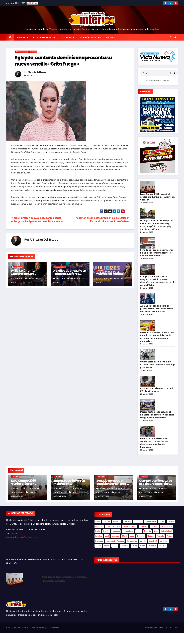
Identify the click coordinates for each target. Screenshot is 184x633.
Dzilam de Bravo (113, 526)
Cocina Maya (67, 37)
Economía (144, 526)
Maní (107, 536)
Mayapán (115, 536)
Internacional (128, 531)
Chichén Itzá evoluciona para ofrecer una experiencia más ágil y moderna (157, 364)
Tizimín (134, 546)
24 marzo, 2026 (20, 488)
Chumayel (138, 521)
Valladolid (152, 546)
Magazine (174, 628)
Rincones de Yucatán (44, 37)
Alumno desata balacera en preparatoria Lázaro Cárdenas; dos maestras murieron (156, 308)
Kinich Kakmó (166, 531)
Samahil (143, 541)
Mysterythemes (151, 628)
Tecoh (106, 546)
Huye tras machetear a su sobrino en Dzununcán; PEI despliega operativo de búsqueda (154, 443)
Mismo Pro (163, 628)
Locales (15, 476)
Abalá (97, 521)
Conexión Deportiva (90, 37)
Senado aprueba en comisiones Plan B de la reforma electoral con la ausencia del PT (156, 253)
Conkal (161, 521)
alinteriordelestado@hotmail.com (21, 537)
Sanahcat (153, 541)
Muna (132, 536)
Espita (97, 531)
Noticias (22, 37)
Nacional (101, 476)
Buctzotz (117, 521)
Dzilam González (130, 526)
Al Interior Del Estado (37, 72)
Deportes (99, 526)
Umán (142, 546)
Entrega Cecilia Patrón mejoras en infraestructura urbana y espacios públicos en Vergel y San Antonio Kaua (156, 225)
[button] (171, 37)
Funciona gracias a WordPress (18, 628)
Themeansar (53, 628)
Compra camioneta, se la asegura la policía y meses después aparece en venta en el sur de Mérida (157, 281)
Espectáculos (21, 52)
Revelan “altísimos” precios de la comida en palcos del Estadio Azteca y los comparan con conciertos (157, 336)
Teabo (98, 546)
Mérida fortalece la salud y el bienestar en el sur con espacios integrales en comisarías (157, 414)
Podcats (111, 37)
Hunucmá (116, 531)
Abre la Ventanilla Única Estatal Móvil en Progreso (156, 390)
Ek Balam (154, 526)
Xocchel (162, 546)
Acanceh (106, 521)
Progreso (99, 541)
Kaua (156, 531)
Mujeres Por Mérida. (109, 274)
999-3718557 (16, 533)
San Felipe (164, 541)
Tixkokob (125, 546)
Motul (124, 536)
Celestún (127, 521)
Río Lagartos (132, 541)
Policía (169, 536)
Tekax (115, 546)
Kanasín (147, 531)
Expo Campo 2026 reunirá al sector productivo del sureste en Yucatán (157, 197)
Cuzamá (170, 521)
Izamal (138, 531)
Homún (106, 531)
